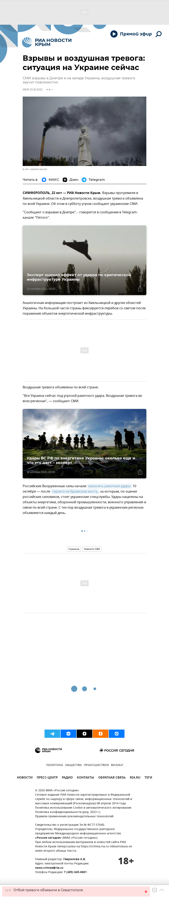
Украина (73, 549)
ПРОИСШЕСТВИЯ (96, 765)
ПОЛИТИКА (54, 765)
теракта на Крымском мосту (74, 491)
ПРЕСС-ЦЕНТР (47, 778)
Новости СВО (92, 549)
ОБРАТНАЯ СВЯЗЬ (112, 778)
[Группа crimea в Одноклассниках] (100, 734)
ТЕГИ (148, 778)
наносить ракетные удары (109, 486)
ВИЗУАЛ (117, 765)
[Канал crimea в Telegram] (52, 734)
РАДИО (67, 778)
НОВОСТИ (25, 778)
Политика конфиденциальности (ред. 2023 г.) (67, 812)
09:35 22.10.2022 (32, 89)
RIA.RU (135, 778)
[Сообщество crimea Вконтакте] (68, 734)
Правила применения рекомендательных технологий (74, 816)
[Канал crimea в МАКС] (116, 734)
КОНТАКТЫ (85, 778)
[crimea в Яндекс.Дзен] (84, 734)
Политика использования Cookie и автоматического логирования (83, 808)
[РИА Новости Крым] (46, 42)
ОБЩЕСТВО (73, 765)
